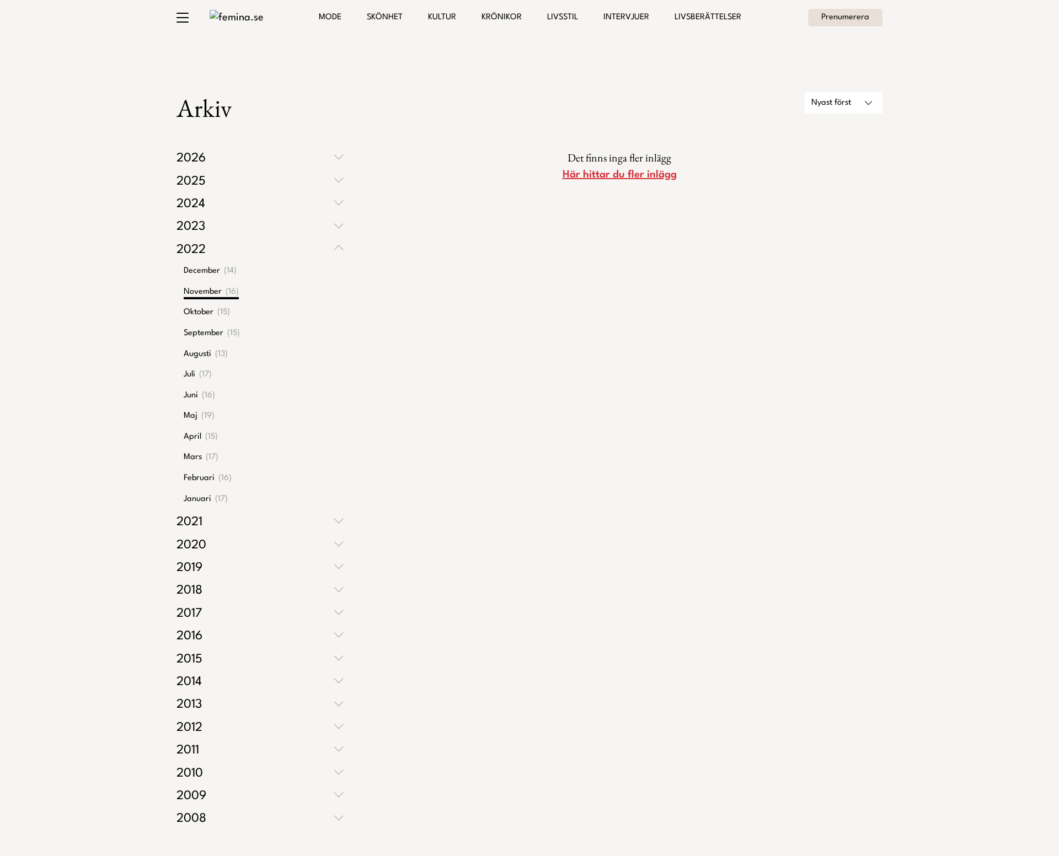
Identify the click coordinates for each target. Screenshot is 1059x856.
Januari (206, 499)
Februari (208, 478)
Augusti (206, 354)
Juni (199, 395)
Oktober (207, 312)
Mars (201, 457)
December (210, 271)
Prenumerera (845, 17)
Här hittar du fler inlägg (620, 175)
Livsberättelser (708, 17)
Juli (198, 374)
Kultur (442, 17)
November (211, 292)
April (201, 437)
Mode (330, 17)
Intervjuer (626, 17)
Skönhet (385, 17)
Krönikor (502, 17)
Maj (199, 416)
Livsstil (562, 17)
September (212, 333)
